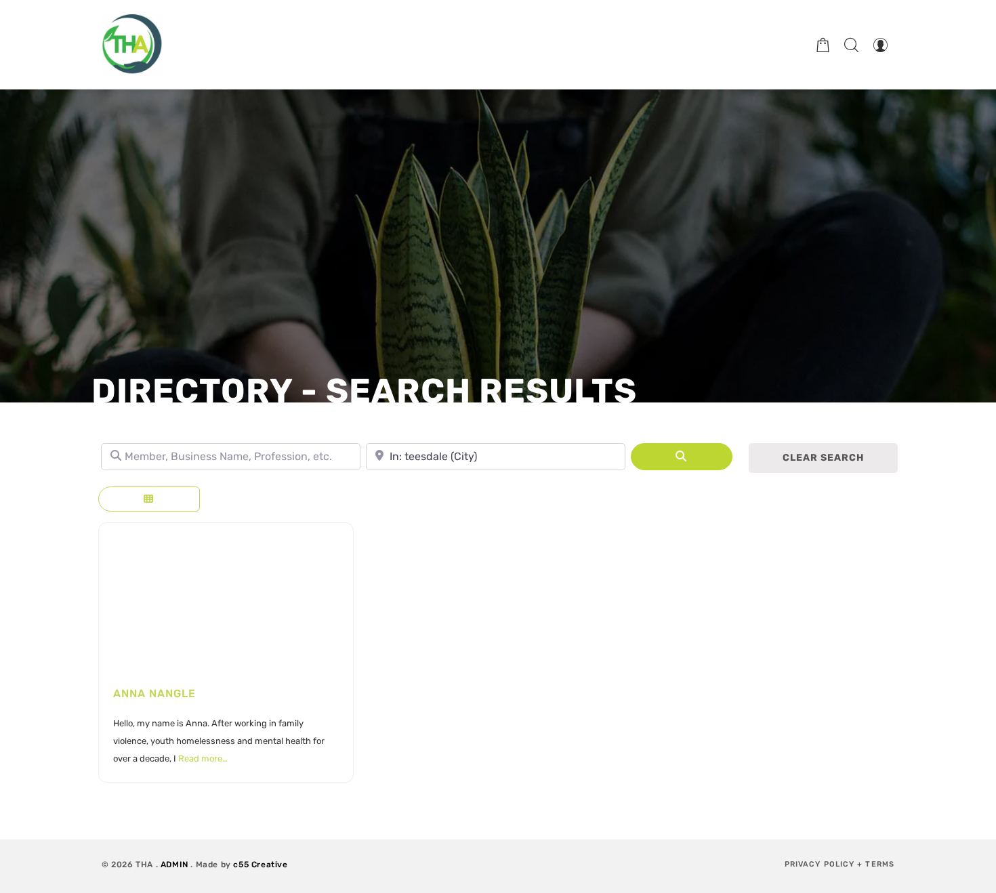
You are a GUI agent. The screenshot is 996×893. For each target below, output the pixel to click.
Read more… (203, 758)
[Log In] (880, 44)
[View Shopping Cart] (823, 44)
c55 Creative (260, 864)
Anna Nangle (154, 693)
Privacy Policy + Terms (839, 864)
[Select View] (149, 499)
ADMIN (174, 864)
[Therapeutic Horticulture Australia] (132, 44)
